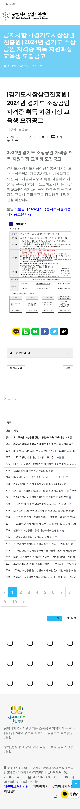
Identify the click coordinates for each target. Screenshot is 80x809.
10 (14, 602)
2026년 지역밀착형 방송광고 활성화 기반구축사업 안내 (42, 543)
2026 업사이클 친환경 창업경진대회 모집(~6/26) (38, 484)
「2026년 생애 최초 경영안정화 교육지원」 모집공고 (40, 504)
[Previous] (5, 592)
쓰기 (56, 617)
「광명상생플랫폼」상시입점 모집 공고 (33, 537)
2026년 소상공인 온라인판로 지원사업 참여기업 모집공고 (43, 570)
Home (13, 65)
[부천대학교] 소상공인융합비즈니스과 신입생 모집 (39, 477)
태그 (73, 617)
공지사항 (37, 65)
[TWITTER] (54, 331)
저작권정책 (40, 786)
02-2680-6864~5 (56, 796)
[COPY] (64, 331)
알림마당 (24, 65)
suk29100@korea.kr (24, 782)
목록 (68, 367)
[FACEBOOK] (45, 331)
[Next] (23, 602)
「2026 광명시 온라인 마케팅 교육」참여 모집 (37, 457)
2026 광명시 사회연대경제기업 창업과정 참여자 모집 (40, 497)
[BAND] (26, 331)
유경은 (23, 129)
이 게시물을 (16, 367)
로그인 (12, 3)
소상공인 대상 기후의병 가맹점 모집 (32, 470)
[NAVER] (35, 331)
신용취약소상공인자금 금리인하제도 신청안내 (37, 530)
